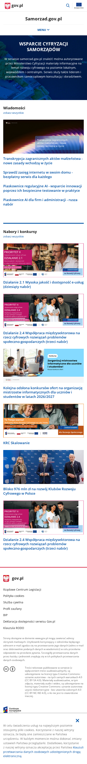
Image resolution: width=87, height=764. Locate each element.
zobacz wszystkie (13, 113)
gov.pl (17, 578)
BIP (5, 615)
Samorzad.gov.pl (43, 19)
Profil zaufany (12, 609)
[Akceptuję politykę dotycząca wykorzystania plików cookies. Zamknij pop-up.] (77, 721)
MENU (41, 30)
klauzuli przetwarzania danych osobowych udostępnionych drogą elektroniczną (43, 751)
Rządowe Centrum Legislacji (22, 589)
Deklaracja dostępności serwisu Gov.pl (29, 621)
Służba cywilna (13, 602)
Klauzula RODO (13, 628)
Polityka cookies (13, 596)
